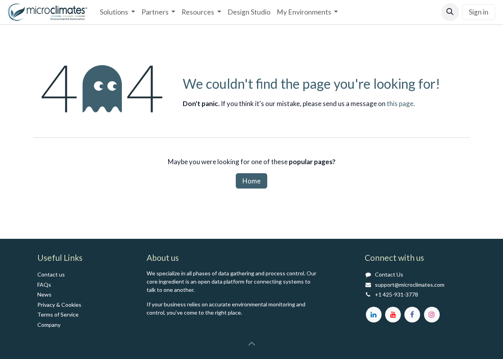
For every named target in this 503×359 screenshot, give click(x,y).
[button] (450, 12)
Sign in (478, 12)
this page (400, 103)
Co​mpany (49, 324)
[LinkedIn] (374, 314)
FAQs (44, 284)
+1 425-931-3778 (396, 294)
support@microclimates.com (409, 284)
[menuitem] (117, 12)
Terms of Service (58, 314)
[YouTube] (393, 314)
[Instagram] (432, 314)
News (44, 294)
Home (251, 181)
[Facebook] (412, 314)
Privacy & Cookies (59, 304)
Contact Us (389, 274)
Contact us (51, 274)
